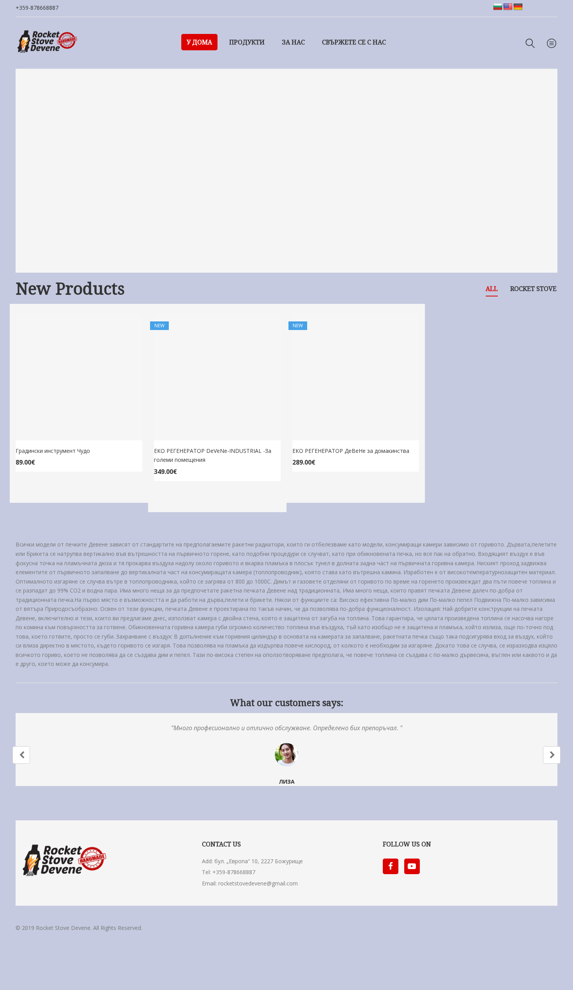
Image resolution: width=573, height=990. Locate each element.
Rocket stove (533, 288)
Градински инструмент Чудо (53, 450)
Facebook (390, 866)
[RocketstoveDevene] (47, 43)
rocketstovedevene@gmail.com (258, 883)
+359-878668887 (37, 7)
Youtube (412, 866)
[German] (518, 7)
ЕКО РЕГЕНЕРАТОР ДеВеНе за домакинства (350, 450)
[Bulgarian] (497, 7)
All (492, 288)
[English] (508, 7)
